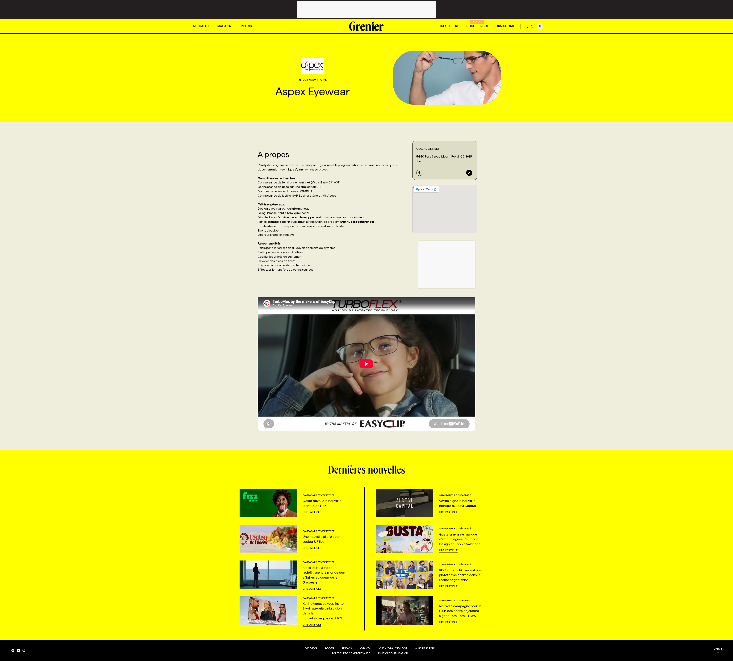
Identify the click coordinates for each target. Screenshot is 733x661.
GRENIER (718, 648)
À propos (311, 647)
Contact (365, 647)
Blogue (329, 647)
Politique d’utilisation (393, 653)
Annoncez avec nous (393, 647)
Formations (504, 26)
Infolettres (450, 26)
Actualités (202, 26)
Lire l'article (312, 512)
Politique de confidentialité (351, 653)
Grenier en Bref (425, 647)
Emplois (245, 26)
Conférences (477, 26)
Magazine (225, 26)
